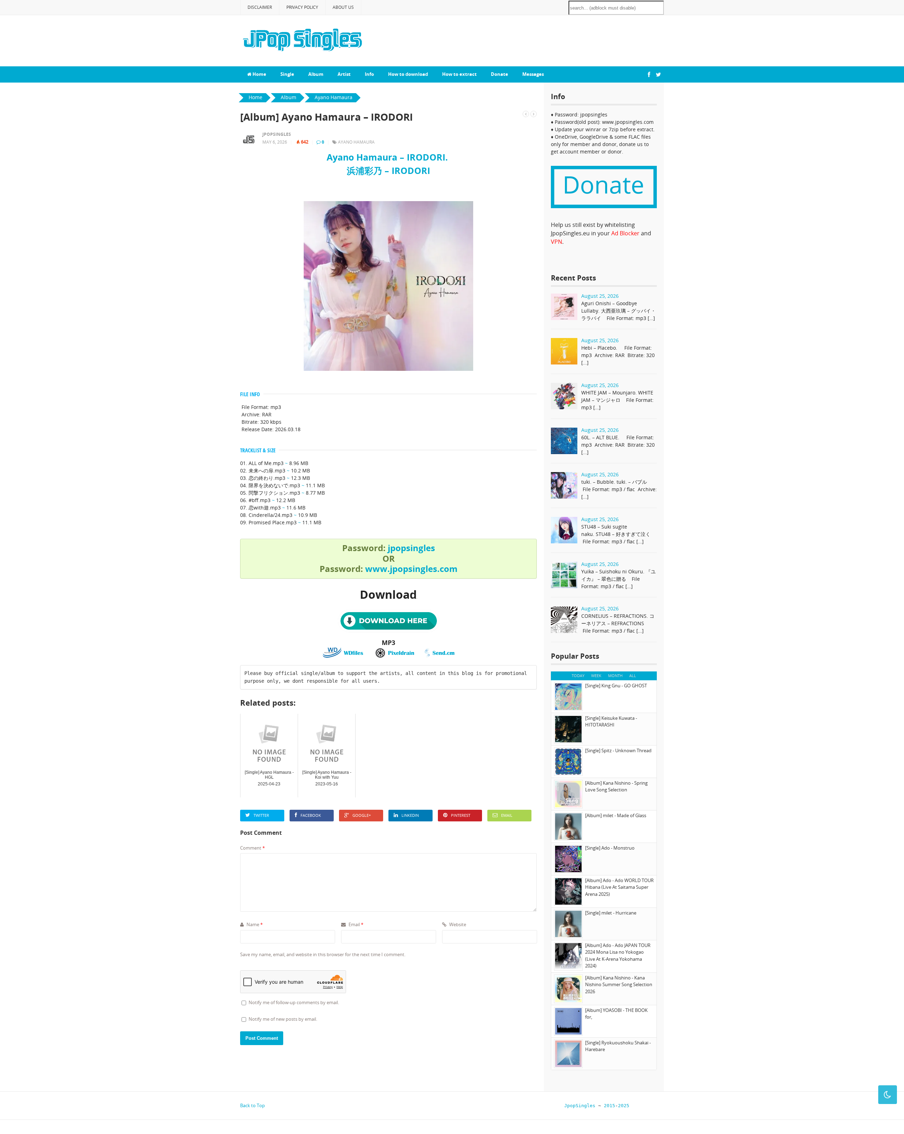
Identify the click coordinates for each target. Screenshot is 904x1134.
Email (506, 815)
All (632, 675)
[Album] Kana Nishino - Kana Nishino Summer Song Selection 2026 (618, 985)
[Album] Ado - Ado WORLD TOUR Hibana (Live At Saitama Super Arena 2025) (619, 887)
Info (369, 74)
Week (596, 675)
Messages (533, 74)
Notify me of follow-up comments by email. (294, 1002)
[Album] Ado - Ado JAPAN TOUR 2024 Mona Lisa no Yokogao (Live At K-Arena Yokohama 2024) (617, 955)
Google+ (361, 815)
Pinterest (460, 815)
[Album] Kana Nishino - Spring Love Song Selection (616, 786)
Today (578, 675)
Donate (499, 74)
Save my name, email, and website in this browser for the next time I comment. (322, 954)
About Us (343, 7)
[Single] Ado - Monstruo (610, 848)
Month (615, 675)
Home (258, 74)
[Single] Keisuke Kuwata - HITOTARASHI (611, 721)
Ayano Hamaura (356, 142)
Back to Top (252, 1105)
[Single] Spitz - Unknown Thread (618, 750)
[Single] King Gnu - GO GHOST (616, 685)
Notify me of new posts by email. (283, 1019)
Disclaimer (260, 7)
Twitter (261, 815)
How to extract (459, 74)
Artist (344, 74)
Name (254, 924)
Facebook (311, 815)
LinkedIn (410, 815)
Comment (252, 848)
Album (315, 74)
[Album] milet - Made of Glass (615, 815)
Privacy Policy (302, 7)
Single (287, 74)
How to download (408, 74)
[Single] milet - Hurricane (610, 913)
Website (457, 924)
